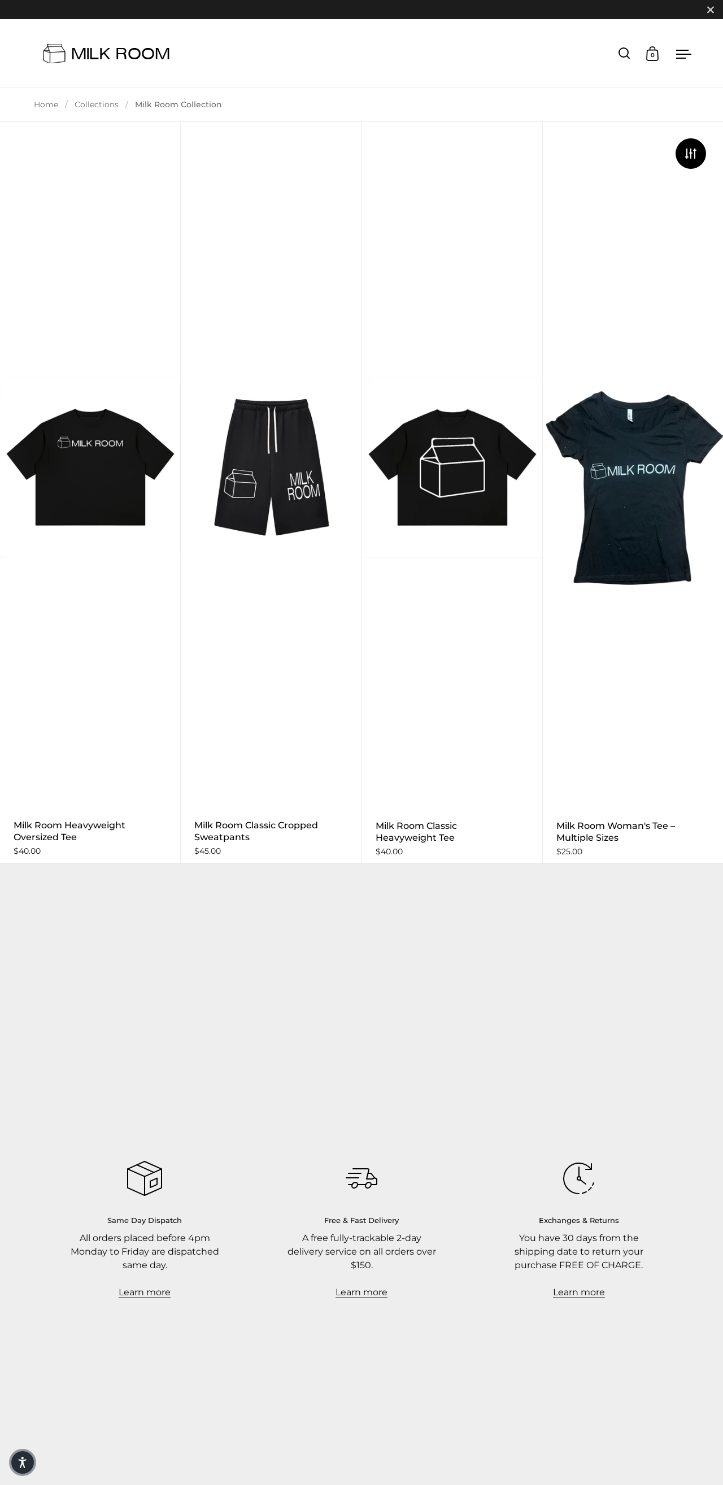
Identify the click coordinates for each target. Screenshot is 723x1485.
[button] (22, 1462)
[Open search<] (624, 53)
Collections (97, 104)
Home (46, 104)
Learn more (145, 1292)
